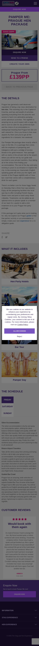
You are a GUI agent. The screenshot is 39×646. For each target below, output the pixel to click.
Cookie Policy (22, 325)
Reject (19, 336)
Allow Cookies (19, 331)
